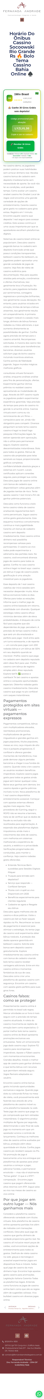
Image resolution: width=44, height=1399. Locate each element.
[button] (22, 20)
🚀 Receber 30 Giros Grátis (20, 146)
